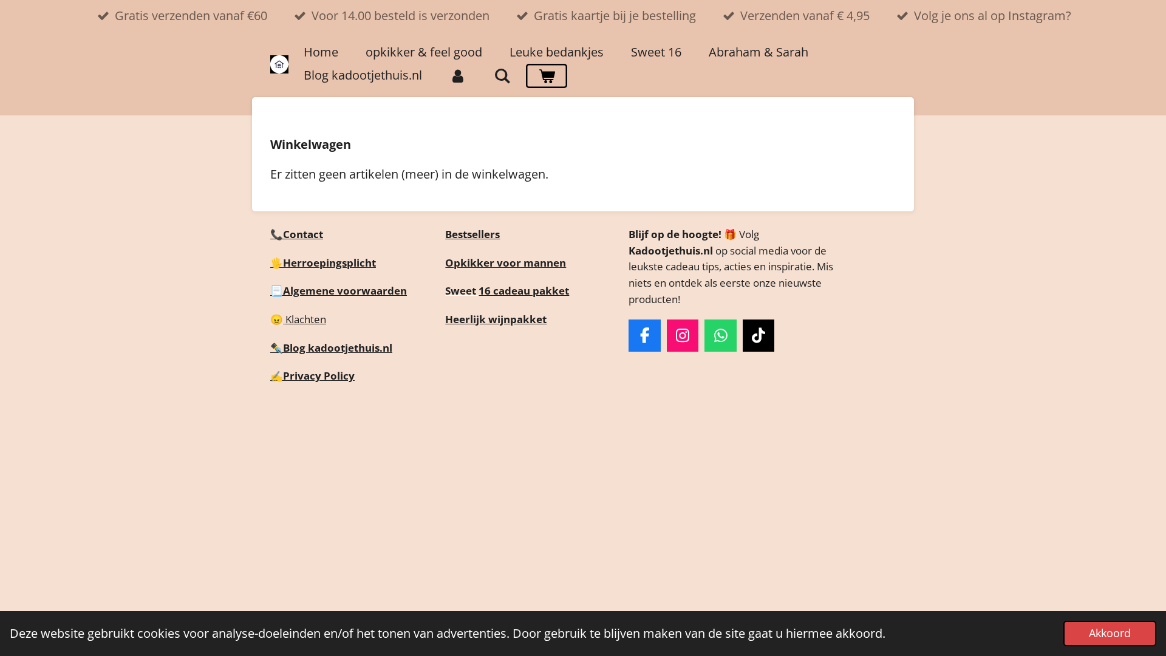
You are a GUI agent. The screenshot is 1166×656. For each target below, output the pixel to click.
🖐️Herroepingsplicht (323, 263)
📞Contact (296, 234)
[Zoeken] (502, 76)
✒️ (276, 348)
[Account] (458, 76)
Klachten (305, 319)
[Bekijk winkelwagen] (546, 76)
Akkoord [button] (1110, 633)
